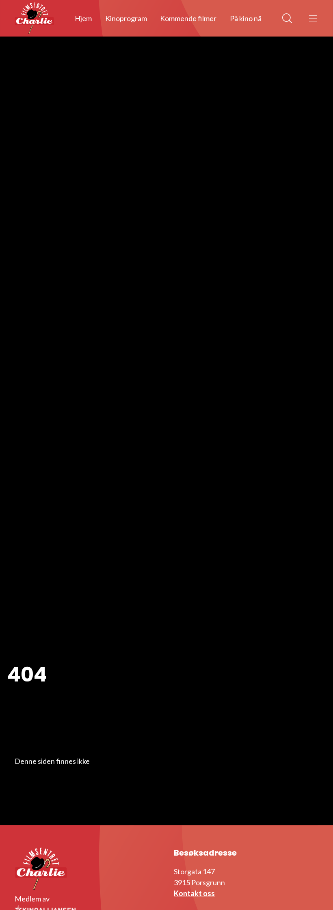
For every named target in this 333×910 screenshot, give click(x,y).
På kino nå (246, 18)
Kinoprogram (126, 18)
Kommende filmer (188, 18)
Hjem (83, 18)
